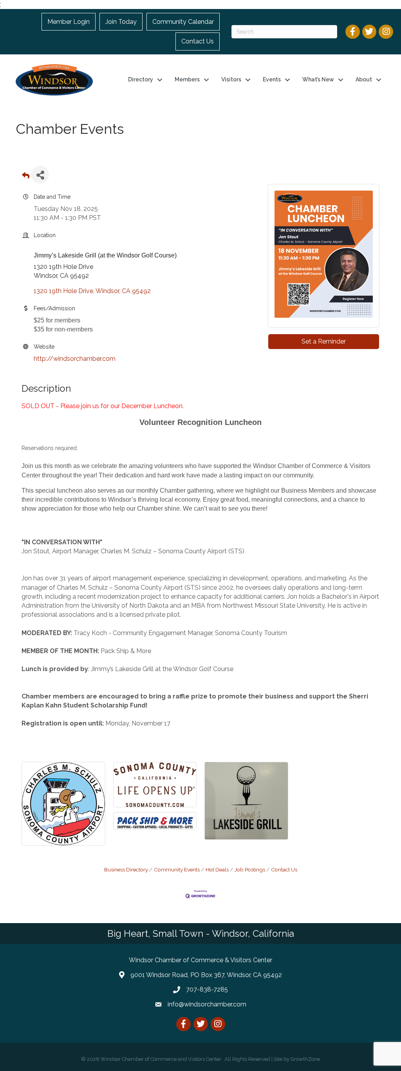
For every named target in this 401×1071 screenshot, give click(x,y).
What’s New (318, 79)
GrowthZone (305, 1059)
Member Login (68, 21)
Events (272, 79)
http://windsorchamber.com (75, 358)
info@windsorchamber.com (207, 1004)
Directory (140, 79)
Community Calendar (183, 21)
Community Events (177, 869)
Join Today (121, 21)
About (364, 79)
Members (187, 79)
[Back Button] (25, 177)
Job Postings (250, 869)
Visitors (231, 79)
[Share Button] (40, 175)
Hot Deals (217, 869)
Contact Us (197, 41)
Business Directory (126, 869)
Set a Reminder (324, 341)
